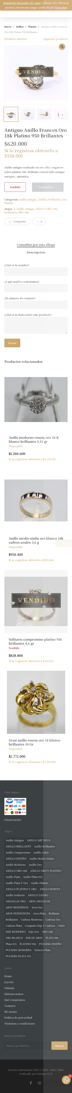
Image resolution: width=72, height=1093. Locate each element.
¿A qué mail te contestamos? (21, 281)
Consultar (45, 187)
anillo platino (39, 883)
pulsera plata (42, 950)
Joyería (8, 982)
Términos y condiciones (19, 1023)
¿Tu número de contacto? (19, 298)
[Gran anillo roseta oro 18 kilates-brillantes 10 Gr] (36, 702)
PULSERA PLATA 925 (18, 956)
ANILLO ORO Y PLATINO (45, 870)
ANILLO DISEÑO (16, 858)
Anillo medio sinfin (41, 858)
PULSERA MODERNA (18, 950)
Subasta (9, 988)
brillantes (54, 199)
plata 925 (11, 944)
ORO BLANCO (14, 938)
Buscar (59, 1046)
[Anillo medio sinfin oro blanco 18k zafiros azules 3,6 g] (36, 500)
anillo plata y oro (17, 883)
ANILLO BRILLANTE (18, 846)
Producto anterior (15, 39)
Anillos (20, 26)
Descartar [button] (61, 7)
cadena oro (52, 919)
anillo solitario (15, 895)
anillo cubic (41, 852)
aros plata (39, 913)
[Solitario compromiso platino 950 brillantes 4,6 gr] (36, 601)
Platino (32, 26)
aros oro (37, 907)
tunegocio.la (45, 1073)
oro (64, 199)
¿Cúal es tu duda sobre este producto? (28, 314)
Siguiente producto (55, 39)
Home (8, 976)
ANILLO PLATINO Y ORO (21, 889)
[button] (62, 47)
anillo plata (13, 877)
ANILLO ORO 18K (46, 209)
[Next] (62, 115)
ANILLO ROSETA (49, 889)
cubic (61, 925)
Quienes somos (13, 994)
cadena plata (14, 925)
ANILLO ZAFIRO (38, 895)
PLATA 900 (51, 938)
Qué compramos (14, 1000)
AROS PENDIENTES (18, 913)
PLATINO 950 (28, 944)
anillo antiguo (28, 199)
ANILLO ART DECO (39, 840)
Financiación (12, 819)
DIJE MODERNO (16, 931)
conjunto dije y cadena (40, 925)
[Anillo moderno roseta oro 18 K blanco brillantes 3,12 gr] (36, 399)
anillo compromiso (18, 852)
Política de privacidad (18, 1017)
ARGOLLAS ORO (16, 901)
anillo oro (35, 864)
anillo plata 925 (32, 877)
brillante (54, 913)
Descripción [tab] (36, 252)
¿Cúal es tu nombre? (16, 265)
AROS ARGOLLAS (39, 901)
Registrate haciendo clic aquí (21, 3)
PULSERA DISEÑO (50, 944)
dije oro (33, 931)
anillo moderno (16, 864)
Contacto (10, 1005)
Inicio (7, 26)
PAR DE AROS (34, 938)
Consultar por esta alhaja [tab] (36, 244)
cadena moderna (31, 919)
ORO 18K (23, 212)
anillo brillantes (44, 846)
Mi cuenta (10, 1011)
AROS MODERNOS (17, 907)
